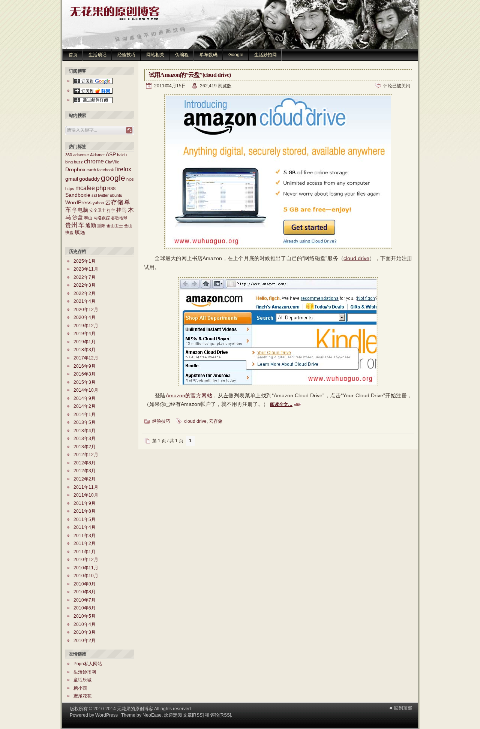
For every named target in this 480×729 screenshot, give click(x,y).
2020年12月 (86, 309)
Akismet (97, 155)
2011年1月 (85, 551)
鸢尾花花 (83, 696)
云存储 (215, 421)
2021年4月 (85, 301)
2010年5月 (85, 616)
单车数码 (209, 54)
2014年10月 (86, 390)
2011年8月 (85, 511)
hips (130, 179)
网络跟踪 (101, 218)
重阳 (101, 225)
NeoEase (152, 715)
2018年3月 (85, 349)
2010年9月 (85, 584)
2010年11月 (86, 567)
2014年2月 (85, 406)
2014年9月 (85, 398)
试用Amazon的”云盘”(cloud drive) (190, 75)
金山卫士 (114, 225)
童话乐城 (83, 680)
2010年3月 (85, 632)
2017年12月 (86, 358)
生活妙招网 (265, 54)
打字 (111, 210)
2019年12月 (86, 325)
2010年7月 (85, 600)
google (113, 178)
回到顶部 (403, 708)
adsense (81, 155)
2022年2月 (85, 293)
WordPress (78, 202)
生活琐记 (97, 54)
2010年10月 (86, 575)
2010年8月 (85, 591)
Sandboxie (77, 195)
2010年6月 (85, 608)
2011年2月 (85, 543)
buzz (78, 162)
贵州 (71, 225)
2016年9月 (85, 366)
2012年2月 (85, 479)
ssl (94, 195)
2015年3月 (85, 382)
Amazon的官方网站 (189, 395)
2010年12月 (86, 559)
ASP (111, 154)
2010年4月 (85, 624)
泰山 (88, 218)
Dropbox (75, 169)
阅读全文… (281, 404)
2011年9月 (85, 503)
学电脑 (80, 210)
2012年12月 (86, 454)
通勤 (91, 225)
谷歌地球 (119, 218)
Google (235, 54)
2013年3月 (85, 438)
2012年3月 (85, 470)
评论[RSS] (220, 715)
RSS (111, 188)
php (101, 188)
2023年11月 (86, 269)
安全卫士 (97, 210)
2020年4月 (85, 317)
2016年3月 (85, 374)
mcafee (85, 188)
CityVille (112, 162)
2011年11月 (86, 487)
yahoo (98, 203)
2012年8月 (85, 463)
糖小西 (80, 688)
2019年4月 (85, 333)
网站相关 (155, 54)
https (69, 188)
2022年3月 (85, 285)
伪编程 (182, 54)
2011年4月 (85, 527)
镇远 (80, 232)
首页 (73, 54)
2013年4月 (85, 430)
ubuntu (116, 195)
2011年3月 (85, 535)
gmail (71, 179)
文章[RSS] (193, 715)
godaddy (89, 179)
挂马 (121, 210)
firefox (123, 169)
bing (69, 162)
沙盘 (77, 217)
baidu (122, 155)
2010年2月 (85, 640)
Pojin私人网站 (88, 663)
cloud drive (356, 258)
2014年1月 (85, 414)
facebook (105, 170)
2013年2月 (85, 446)
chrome (94, 161)
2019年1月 (85, 341)
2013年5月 (85, 422)
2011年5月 (85, 519)
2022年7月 (85, 277)
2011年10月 (86, 495)
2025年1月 (85, 261)
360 (68, 155)
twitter (103, 195)
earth (91, 170)
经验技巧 (126, 54)
